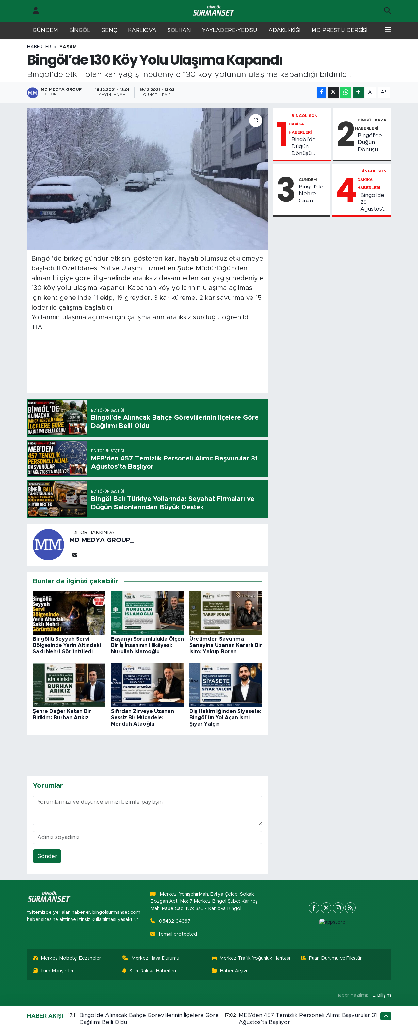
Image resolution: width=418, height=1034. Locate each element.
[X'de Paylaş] (333, 92)
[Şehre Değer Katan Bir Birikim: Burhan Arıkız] (69, 684)
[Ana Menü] (388, 30)
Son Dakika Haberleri (152, 970)
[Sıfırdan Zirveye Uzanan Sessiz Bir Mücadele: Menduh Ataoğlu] (147, 684)
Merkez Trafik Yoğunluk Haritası (254, 958)
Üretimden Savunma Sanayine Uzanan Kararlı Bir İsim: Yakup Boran (225, 645)
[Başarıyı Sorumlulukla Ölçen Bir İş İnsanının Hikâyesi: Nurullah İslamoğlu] (147, 612)
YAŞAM (68, 47)
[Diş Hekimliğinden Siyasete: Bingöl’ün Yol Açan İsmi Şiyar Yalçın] (225, 684)
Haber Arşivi (233, 970)
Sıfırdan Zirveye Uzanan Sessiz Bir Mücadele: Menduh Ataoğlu (142, 717)
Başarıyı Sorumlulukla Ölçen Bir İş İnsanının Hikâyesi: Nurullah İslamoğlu (147, 645)
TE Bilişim (380, 995)
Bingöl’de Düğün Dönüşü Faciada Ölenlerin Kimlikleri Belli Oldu (309, 147)
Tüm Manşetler (57, 970)
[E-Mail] (75, 555)
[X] (326, 907)
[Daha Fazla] (358, 92)
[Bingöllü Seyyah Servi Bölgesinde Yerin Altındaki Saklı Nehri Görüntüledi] (69, 612)
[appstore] (332, 922)
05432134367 (174, 921)
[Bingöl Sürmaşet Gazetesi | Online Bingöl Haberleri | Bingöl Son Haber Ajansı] (214, 11)
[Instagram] (338, 907)
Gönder (47, 856)
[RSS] (350, 907)
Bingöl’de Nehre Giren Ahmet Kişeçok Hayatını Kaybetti (311, 194)
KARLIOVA (142, 30)
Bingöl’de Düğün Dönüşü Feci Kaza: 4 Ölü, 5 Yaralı (371, 143)
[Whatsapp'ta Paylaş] (345, 92)
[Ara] (387, 11)
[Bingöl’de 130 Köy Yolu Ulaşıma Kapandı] (147, 179)
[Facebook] (314, 907)
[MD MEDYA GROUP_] (48, 544)
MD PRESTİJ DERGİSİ (339, 30)
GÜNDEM (45, 30)
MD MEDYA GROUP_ (102, 540)
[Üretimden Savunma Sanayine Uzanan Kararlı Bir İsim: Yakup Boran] (225, 612)
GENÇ (109, 30)
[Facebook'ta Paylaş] (321, 92)
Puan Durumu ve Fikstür (335, 958)
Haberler (39, 47)
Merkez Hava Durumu (155, 958)
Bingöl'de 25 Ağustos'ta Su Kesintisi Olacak (374, 202)
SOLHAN (179, 30)
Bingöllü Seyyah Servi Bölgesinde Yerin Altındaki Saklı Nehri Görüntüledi (67, 645)
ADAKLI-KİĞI (284, 30)
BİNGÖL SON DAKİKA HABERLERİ (303, 124)
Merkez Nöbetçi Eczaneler (71, 958)
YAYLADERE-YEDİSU (229, 30)
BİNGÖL (79, 30)
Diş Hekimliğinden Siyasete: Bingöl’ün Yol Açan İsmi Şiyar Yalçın (225, 717)
